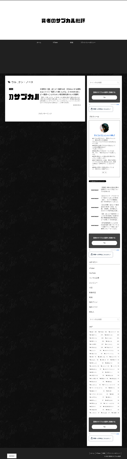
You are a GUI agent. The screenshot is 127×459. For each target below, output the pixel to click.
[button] (118, 83)
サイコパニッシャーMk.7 (104, 135)
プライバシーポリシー (113, 453)
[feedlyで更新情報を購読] (103, 172)
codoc (117, 104)
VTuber (98, 453)
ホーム (92, 453)
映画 (104, 453)
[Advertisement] (63, 60)
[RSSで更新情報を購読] (106, 172)
